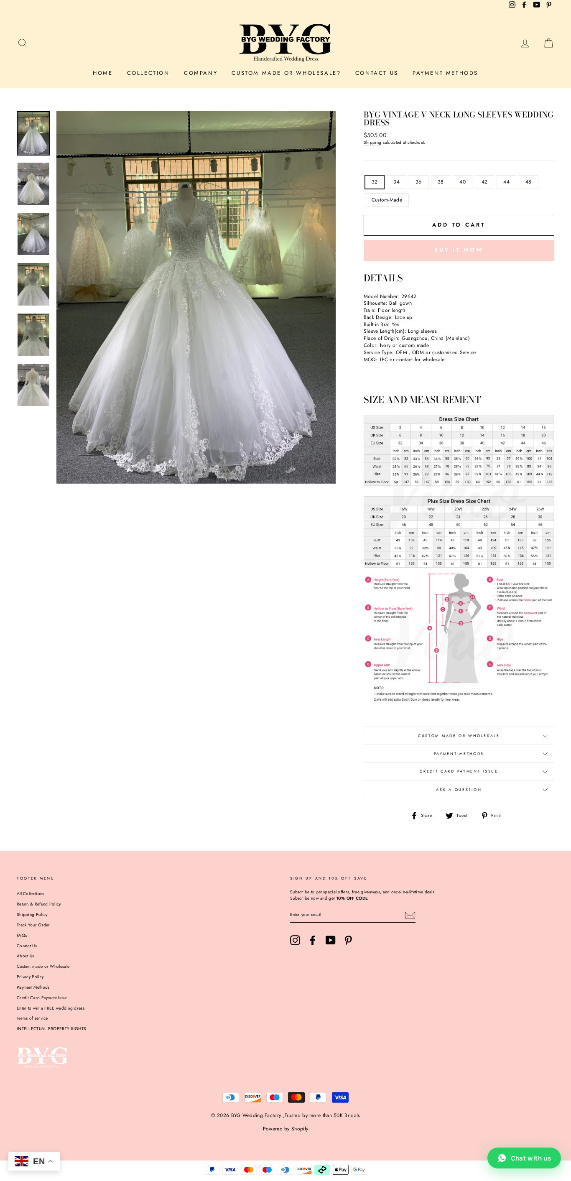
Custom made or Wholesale (43, 966)
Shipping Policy (32, 914)
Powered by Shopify (285, 1129)
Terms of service (32, 1018)
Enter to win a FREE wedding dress (50, 1008)
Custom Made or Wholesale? (286, 73)
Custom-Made (387, 200)
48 (528, 182)
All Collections (30, 893)
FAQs (22, 935)
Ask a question (459, 789)
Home (102, 73)
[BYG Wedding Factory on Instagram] (295, 940)
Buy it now (459, 250)
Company (200, 73)
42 (485, 182)
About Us (25, 956)
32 (375, 182)
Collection (148, 73)
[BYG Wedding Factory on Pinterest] (348, 940)
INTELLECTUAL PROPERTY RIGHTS (51, 1028)
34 (396, 182)
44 (506, 182)
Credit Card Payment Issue (459, 771)
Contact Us (376, 73)
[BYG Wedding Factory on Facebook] (313, 940)
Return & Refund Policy (39, 904)
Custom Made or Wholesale (459, 735)
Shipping (372, 142)
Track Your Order (33, 925)
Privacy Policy (30, 977)
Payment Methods (445, 73)
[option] (196, 297)
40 (462, 182)
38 (441, 182)
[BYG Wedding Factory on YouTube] (331, 940)
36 (419, 182)
